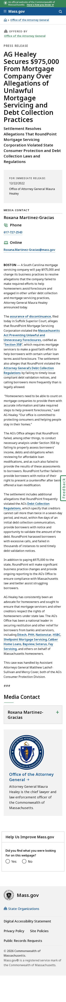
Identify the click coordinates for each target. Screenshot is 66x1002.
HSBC (56, 635)
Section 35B (13, 345)
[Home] (5, 19)
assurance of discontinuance (30, 316)
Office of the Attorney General (29, 20)
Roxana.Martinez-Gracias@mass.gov (29, 250)
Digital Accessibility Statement (27, 921)
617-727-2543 (13, 232)
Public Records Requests (23, 940)
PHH (31, 635)
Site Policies (39, 931)
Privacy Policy (14, 931)
